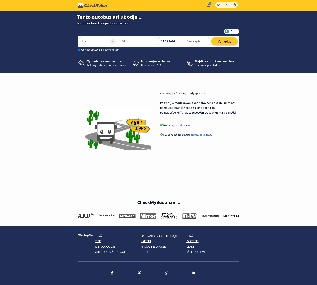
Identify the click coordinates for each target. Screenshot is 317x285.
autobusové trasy (201, 135)
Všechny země (196, 252)
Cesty (144, 252)
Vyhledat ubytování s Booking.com (99, 49)
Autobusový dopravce (111, 252)
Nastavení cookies (154, 246)
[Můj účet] (208, 5)
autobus (193, 125)
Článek (191, 246)
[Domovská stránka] (93, 5)
